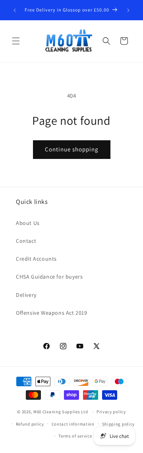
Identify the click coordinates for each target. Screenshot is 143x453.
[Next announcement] (128, 10)
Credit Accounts (36, 258)
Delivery (26, 294)
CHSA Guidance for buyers (49, 276)
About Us (28, 222)
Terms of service (75, 436)
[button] (16, 41)
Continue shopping (72, 149)
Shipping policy (118, 424)
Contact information (73, 424)
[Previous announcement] (14, 10)
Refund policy (30, 424)
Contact (26, 240)
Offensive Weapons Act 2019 (51, 312)
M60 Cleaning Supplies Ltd (60, 411)
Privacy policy (111, 411)
